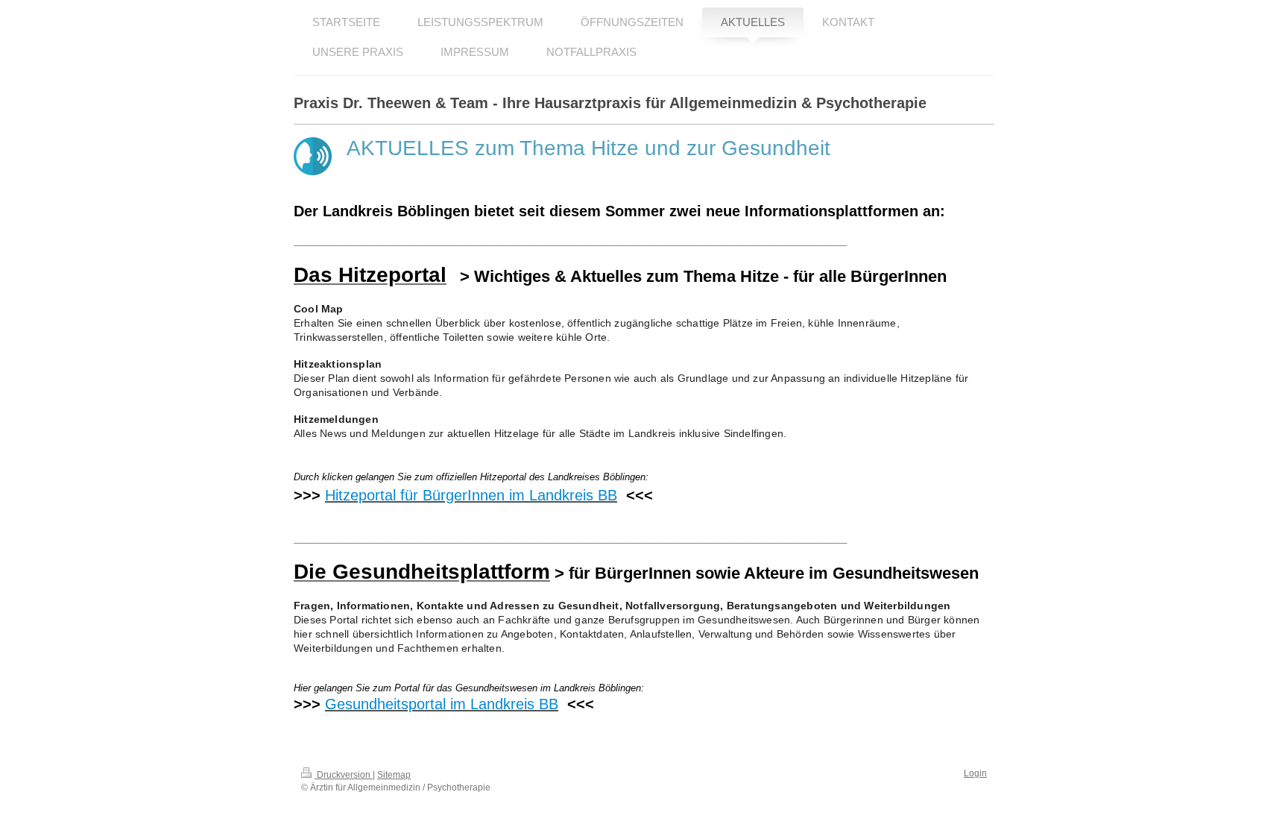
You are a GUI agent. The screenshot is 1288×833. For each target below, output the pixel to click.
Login (975, 773)
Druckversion (344, 775)
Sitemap (394, 775)
